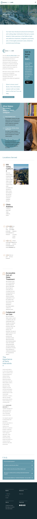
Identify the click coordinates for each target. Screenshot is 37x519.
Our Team (7, 495)
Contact (6, 497)
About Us (8, 493)
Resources (21, 493)
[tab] (18, 461)
